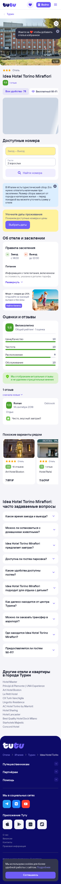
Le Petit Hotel (10, 694)
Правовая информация (14, 846)
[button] (30, 4)
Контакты (7, 842)
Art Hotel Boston (12, 690)
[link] (13, 306)
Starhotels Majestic (13, 722)
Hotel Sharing (10, 710)
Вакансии (7, 838)
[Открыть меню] (56, 5)
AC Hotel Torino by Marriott (18, 706)
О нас (5, 834)
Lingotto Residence (13, 702)
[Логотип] (9, 5)
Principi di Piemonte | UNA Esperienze (24, 685)
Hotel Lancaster (11, 714)
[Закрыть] (55, 186)
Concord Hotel (11, 726)
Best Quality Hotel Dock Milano (20, 718)
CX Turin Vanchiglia (13, 698)
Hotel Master (10, 681)
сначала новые (11, 394)
